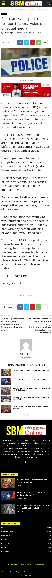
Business (5, 540)
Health (3, 548)
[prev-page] (24, 415)
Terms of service (25, 565)
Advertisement (39, 565)
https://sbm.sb (26, 357)
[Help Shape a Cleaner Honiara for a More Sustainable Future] (8, 509)
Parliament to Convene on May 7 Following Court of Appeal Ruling (31, 398)
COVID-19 (5, 544)
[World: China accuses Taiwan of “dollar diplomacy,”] (6, 381)
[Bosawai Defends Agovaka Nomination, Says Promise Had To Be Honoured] (6, 391)
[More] (45, 42)
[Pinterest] (32, 42)
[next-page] (27, 415)
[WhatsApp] (38, 42)
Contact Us (26, 568)
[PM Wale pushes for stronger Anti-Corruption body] (6, 372)
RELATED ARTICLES (16, 365)
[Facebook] (20, 42)
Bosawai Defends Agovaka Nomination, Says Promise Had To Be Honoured (31, 389)
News (9, 9)
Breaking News (7, 532)
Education (5, 552)
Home (3, 9)
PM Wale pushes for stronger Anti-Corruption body (31, 370)
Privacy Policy (12, 565)
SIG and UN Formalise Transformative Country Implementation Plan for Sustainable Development (40, 325)
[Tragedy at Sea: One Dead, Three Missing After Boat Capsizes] (6, 409)
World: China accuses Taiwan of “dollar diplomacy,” (30, 379)
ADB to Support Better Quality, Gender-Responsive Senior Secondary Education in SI (12, 324)
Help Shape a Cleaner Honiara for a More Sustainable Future (33, 506)
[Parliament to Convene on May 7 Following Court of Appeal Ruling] (6, 399)
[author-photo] (26, 345)
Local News (5, 536)
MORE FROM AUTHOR (35, 365)
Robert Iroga (8, 33)
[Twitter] (26, 42)
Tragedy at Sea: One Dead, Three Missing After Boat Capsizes (31, 407)
